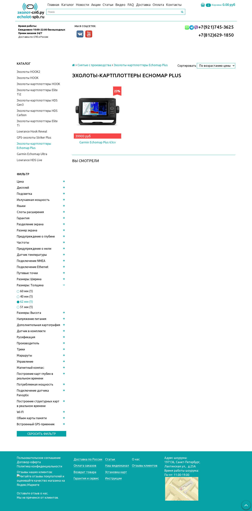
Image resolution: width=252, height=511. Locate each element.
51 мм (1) (26, 307)
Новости (82, 4)
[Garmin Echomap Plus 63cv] (97, 111)
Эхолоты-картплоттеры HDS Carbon (37, 113)
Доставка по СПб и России (33, 36)
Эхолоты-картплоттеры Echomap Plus (34, 146)
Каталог (67, 4)
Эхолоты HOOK (28, 77)
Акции (96, 4)
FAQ (130, 4)
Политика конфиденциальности (39, 466)
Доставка (143, 4)
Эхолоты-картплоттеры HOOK (38, 84)
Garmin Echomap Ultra (32, 154)
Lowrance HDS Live (29, 160)
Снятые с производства (94, 65)
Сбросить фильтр (41, 433)
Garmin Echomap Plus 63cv (97, 142)
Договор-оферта (29, 462)
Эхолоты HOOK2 (28, 71)
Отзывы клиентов (144, 465)
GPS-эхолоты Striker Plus (34, 137)
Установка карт (116, 472)
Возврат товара (85, 472)
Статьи (108, 4)
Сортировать (186, 65)
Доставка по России (88, 459)
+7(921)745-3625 (216, 27)
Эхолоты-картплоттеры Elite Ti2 (37, 92)
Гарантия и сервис (86, 478)
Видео (120, 4)
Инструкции (113, 478)
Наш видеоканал (117, 465)
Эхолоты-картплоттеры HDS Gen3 (37, 102)
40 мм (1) (26, 296)
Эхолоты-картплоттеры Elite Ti (37, 123)
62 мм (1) (26, 301)
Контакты (174, 4)
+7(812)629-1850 (216, 35)
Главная (53, 4)
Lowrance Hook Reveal (32, 131)
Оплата (158, 4)
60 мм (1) (26, 291)
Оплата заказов (85, 465)
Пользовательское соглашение (39, 457)
